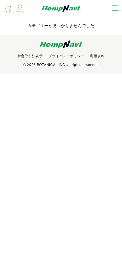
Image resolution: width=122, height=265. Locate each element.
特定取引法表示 (30, 56)
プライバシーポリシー (66, 56)
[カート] (8, 9)
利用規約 (97, 56)
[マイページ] (20, 9)
